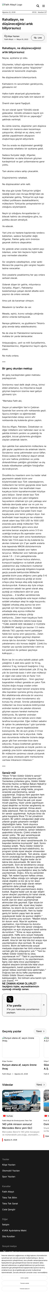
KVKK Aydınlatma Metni (14, 1230)
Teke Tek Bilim (9, 1197)
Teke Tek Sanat (10, 1203)
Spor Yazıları (8, 1176)
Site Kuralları (8, 1236)
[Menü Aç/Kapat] (43, 6)
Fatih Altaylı (8, 1191)
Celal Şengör (8, 1209)
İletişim (5, 1224)
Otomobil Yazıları (11, 1170)
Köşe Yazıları (8, 1164)
